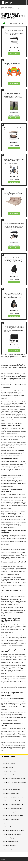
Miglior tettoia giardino (9, 763)
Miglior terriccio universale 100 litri (12, 834)
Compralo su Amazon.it (14, 50)
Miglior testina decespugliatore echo (12, 812)
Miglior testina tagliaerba (9, 786)
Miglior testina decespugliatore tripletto (13, 797)
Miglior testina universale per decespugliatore (14, 782)
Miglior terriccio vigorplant (10, 826)
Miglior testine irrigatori (9, 774)
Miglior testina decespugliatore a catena (13, 815)
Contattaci (3, 859)
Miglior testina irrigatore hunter (11, 793)
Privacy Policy (13, 858)
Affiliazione (8, 858)
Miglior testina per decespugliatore (11, 789)
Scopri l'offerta (14, 53)
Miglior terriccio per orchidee (10, 841)
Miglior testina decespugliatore (11, 819)
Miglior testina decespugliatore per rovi (13, 804)
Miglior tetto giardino (8, 767)
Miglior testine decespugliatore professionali (14, 778)
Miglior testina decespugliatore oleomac (13, 808)
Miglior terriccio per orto (9, 845)
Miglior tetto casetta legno (9, 771)
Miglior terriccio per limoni (9, 849)
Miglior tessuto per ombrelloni (10, 823)
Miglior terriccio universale (9, 760)
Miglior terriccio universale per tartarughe (13, 830)
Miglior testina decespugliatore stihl (12, 800)
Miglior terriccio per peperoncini (11, 838)
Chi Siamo (3, 858)
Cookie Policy (20, 858)
